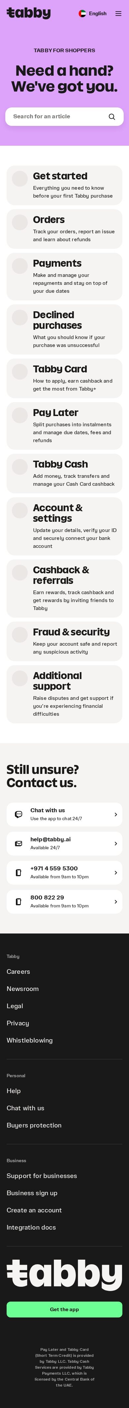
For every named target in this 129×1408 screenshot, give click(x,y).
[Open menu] (118, 14)
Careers (18, 972)
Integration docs (31, 1227)
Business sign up (32, 1193)
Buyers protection (34, 1125)
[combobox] (60, 116)
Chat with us (25, 1108)
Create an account (34, 1210)
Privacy (18, 1023)
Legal (15, 1006)
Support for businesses (42, 1176)
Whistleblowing (30, 1040)
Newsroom (23, 989)
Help (14, 1091)
